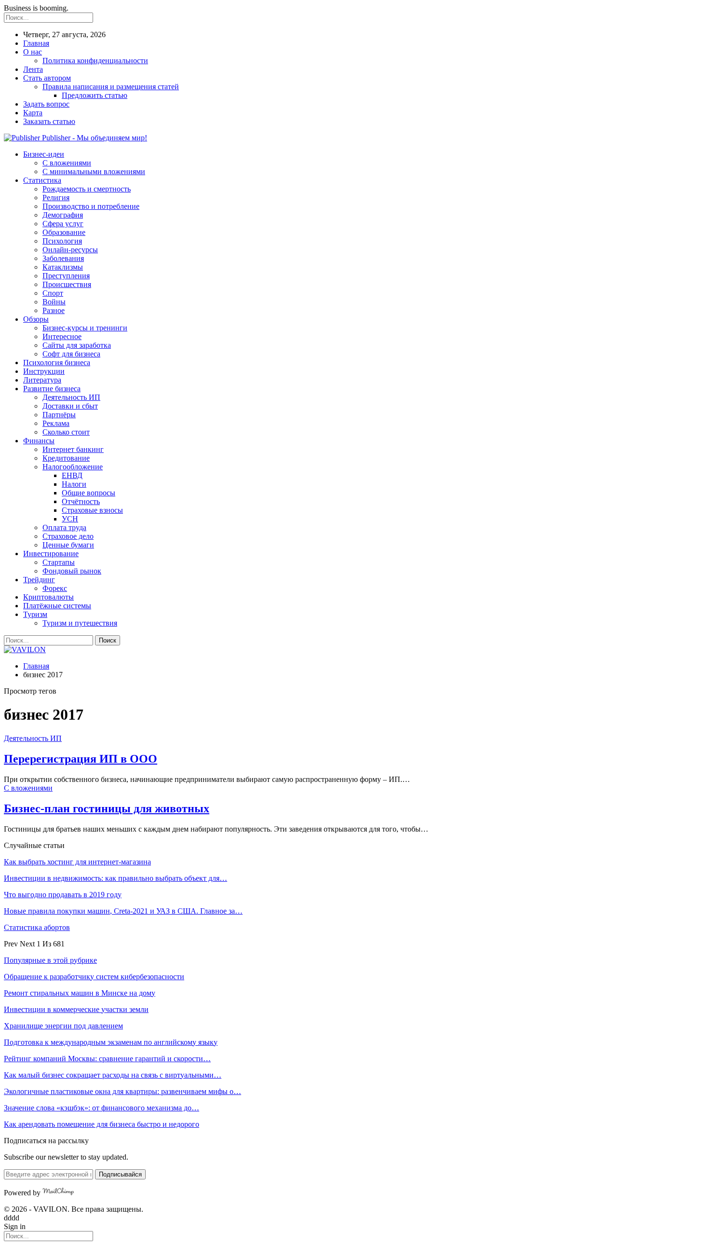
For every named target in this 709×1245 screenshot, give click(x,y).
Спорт (52, 293)
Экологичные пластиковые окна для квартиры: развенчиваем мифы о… (122, 1091)
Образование (63, 232)
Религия (55, 197)
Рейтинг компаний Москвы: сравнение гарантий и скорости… (107, 1058)
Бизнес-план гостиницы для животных (106, 808)
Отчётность (81, 501)
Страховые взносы (92, 510)
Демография (62, 215)
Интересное (62, 336)
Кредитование (66, 458)
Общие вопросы (88, 493)
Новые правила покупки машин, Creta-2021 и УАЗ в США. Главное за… (123, 911)
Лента (33, 69)
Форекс (54, 588)
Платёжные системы (57, 606)
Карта (32, 113)
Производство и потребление (90, 206)
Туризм (35, 614)
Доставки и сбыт (70, 406)
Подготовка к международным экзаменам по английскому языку (111, 1042)
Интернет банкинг (73, 449)
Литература (42, 380)
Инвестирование (51, 553)
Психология (62, 241)
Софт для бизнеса (71, 354)
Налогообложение (72, 467)
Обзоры (36, 319)
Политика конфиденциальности (95, 60)
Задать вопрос (46, 104)
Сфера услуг (62, 223)
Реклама (55, 423)
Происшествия (66, 284)
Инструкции (44, 371)
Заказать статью (49, 121)
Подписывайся (120, 1174)
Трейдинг (39, 579)
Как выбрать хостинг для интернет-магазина (77, 862)
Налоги (74, 484)
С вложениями (66, 163)
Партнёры (59, 414)
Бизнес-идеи (43, 154)
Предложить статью (94, 95)
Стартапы (58, 562)
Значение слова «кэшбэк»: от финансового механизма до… (101, 1108)
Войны (54, 302)
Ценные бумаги (68, 545)
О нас (32, 52)
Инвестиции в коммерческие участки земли (76, 1009)
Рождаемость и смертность (86, 189)
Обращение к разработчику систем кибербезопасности (94, 976)
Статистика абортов (37, 927)
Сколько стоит (66, 432)
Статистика (42, 180)
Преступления (66, 276)
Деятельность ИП (71, 397)
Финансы (39, 441)
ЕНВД (72, 475)
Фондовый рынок (71, 571)
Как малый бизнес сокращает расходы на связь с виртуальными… (112, 1075)
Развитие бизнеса (52, 388)
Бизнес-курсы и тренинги (84, 328)
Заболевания (63, 258)
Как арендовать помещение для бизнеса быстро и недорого (101, 1124)
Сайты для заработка (76, 345)
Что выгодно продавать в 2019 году (63, 894)
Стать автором (47, 78)
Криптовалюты (48, 597)
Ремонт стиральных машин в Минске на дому (79, 993)
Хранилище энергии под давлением (63, 1026)
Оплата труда (64, 527)
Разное (53, 310)
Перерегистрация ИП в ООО (80, 758)
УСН (70, 519)
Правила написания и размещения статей (110, 86)
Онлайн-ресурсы (70, 250)
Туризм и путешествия (79, 623)
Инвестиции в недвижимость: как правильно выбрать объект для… (115, 878)
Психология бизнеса (56, 362)
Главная (36, 43)
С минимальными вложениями (93, 171)
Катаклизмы (62, 267)
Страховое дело (68, 536)
